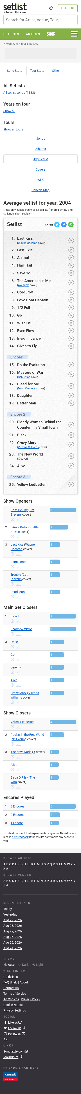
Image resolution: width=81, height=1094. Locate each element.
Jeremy (16, 667)
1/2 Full (23, 307)
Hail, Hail (24, 265)
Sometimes (18, 562)
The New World (30, 454)
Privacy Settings (14, 1010)
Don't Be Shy (19, 510)
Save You (24, 273)
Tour (37, 70)
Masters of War (30, 372)
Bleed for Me (28, 384)
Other (56, 70)
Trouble (16, 574)
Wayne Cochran (27, 243)
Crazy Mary (26, 443)
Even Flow (25, 330)
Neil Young (19, 739)
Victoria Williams (28, 447)
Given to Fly (27, 346)
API (5, 1039)
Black (22, 435)
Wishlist (24, 323)
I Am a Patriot (20, 527)
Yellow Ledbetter (31, 484)
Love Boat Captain (32, 300)
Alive (21, 466)
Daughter (25, 395)
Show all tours (13, 129)
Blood (15, 616)
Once (14, 642)
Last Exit (24, 250)
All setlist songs (14, 92)
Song (14, 70)
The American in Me (34, 280)
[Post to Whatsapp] (71, 224)
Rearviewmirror (21, 629)
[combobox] (40, 20)
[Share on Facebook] (64, 224)
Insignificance (29, 338)
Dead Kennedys (27, 388)
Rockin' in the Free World (27, 734)
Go (19, 315)
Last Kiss (25, 238)
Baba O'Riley (19, 777)
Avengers (23, 285)
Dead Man (18, 592)
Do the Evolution (31, 364)
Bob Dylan (24, 377)
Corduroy (25, 292)
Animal (23, 257)
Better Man (26, 403)
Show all (9, 111)
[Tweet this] (57, 224)
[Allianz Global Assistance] (10, 1075)
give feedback (20, 837)
